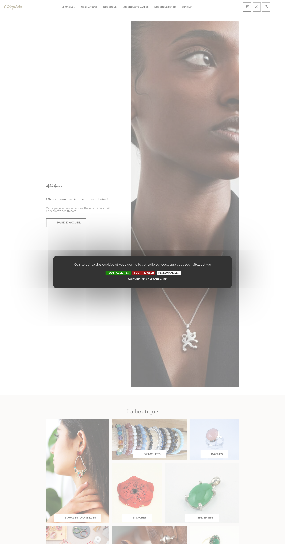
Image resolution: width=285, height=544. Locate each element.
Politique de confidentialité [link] (143, 279)
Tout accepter (118, 272)
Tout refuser (144, 272)
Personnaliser (168, 272)
